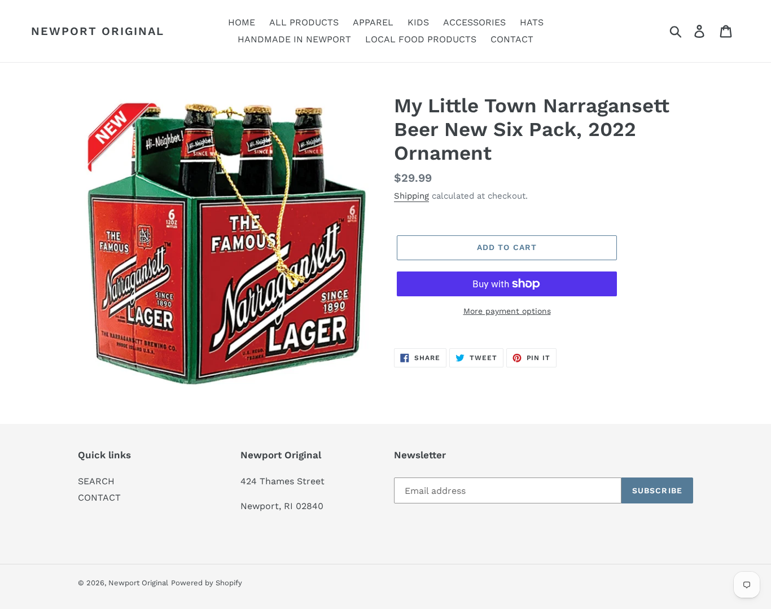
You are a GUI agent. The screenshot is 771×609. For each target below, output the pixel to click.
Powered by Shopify (206, 583)
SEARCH (96, 481)
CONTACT (99, 497)
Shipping (411, 196)
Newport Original (97, 31)
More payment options (507, 311)
